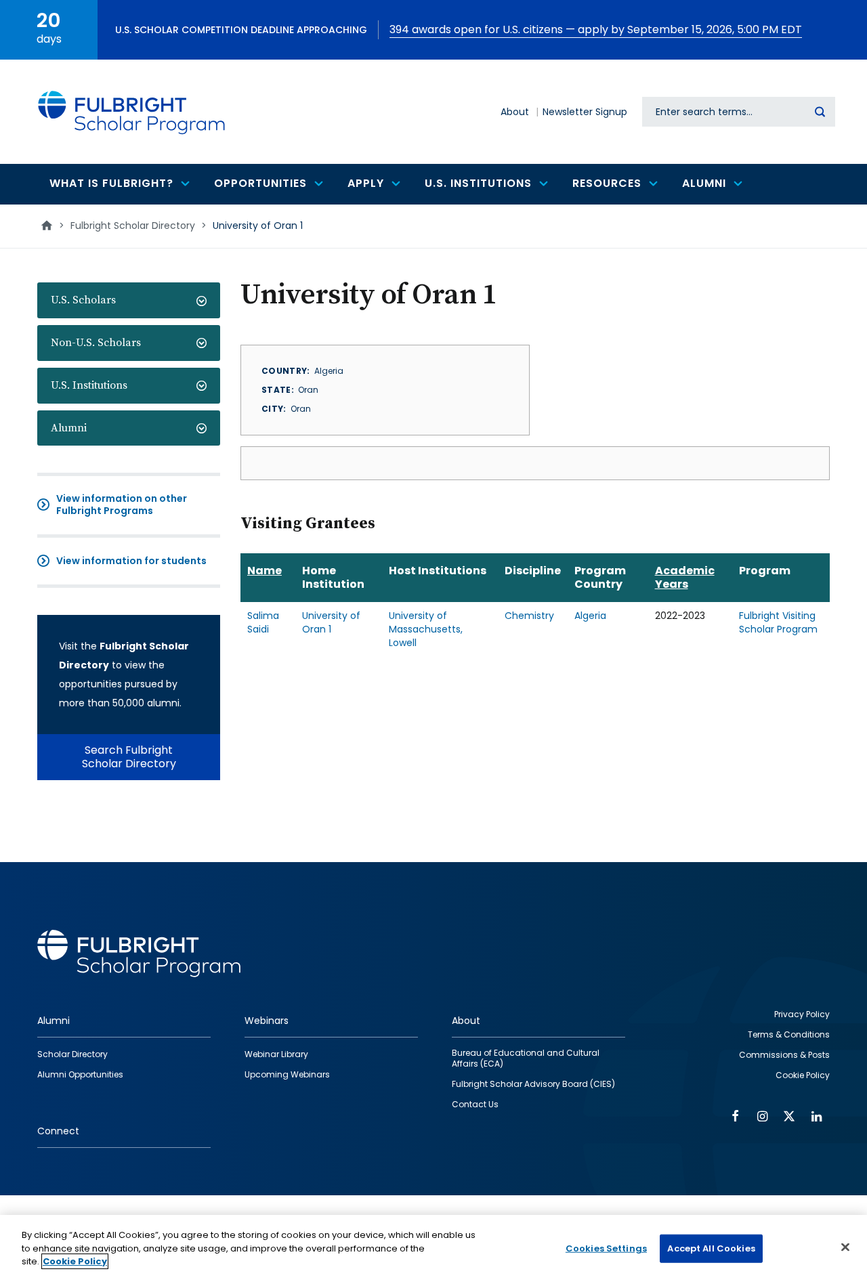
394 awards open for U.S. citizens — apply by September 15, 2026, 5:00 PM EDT (595, 29)
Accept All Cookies (711, 1248)
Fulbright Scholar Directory (132, 225)
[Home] (132, 112)
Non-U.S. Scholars (96, 342)
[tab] (128, 300)
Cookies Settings (606, 1248)
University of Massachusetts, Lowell (426, 629)
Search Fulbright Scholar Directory (129, 756)
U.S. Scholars (83, 300)
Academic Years (685, 577)
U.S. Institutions (89, 385)
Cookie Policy (75, 1261)
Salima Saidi (263, 622)
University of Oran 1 (331, 622)
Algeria (590, 615)
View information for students (131, 561)
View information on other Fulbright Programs (121, 504)
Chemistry (529, 615)
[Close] (845, 1247)
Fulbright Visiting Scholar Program (778, 622)
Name (264, 570)
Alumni (69, 428)
